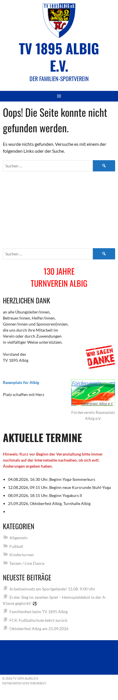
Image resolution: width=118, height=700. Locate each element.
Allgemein (18, 537)
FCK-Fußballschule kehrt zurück (38, 620)
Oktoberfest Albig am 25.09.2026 (38, 628)
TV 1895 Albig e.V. (59, 57)
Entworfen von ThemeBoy (24, 683)
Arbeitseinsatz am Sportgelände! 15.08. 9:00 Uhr (52, 588)
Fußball (16, 546)
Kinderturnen (21, 554)
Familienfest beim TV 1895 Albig (38, 611)
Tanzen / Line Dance (26, 563)
